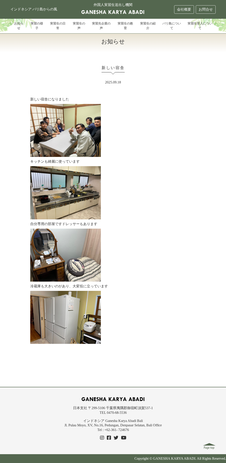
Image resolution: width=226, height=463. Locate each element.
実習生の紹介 (148, 26)
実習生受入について (200, 26)
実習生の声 (79, 26)
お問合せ (206, 9)
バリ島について (171, 26)
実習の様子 (37, 26)
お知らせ (18, 26)
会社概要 (184, 9)
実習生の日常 (58, 26)
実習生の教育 (125, 26)
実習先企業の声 (101, 26)
